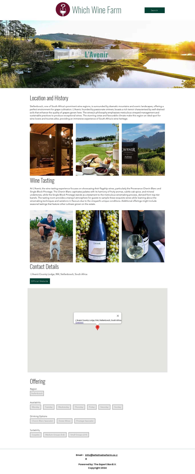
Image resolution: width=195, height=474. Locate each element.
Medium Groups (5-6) (55, 434)
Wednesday (63, 407)
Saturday (104, 407)
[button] (51, 150)
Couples (35, 434)
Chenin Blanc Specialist (42, 421)
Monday (35, 407)
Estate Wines (64, 421)
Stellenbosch (37, 393)
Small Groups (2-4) (79, 434)
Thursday (79, 407)
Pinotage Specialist (84, 421)
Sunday (117, 407)
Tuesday (48, 407)
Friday (92, 407)
